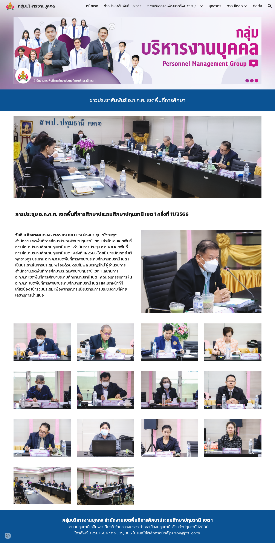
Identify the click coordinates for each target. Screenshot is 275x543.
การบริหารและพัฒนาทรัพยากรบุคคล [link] (173, 6)
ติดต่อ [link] (257, 6)
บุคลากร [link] (215, 6)
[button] (270, 6)
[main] (137, 100)
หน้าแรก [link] (92, 6)
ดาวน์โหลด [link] (235, 6)
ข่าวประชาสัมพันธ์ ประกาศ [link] (123, 6)
